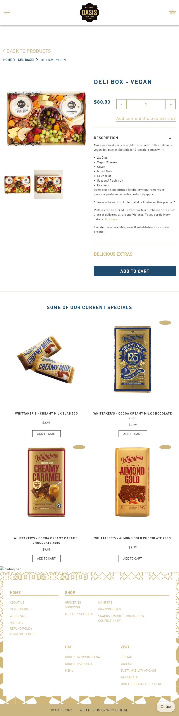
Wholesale (18, 616)
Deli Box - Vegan (53, 59)
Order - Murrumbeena (82, 657)
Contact (127, 657)
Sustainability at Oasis (138, 670)
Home (7, 59)
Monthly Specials (79, 614)
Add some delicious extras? (146, 118)
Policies (16, 623)
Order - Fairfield (78, 663)
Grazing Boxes (109, 609)
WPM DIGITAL (117, 710)
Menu (69, 670)
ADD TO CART (134, 271)
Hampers (105, 602)
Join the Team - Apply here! (141, 684)
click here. (111, 219)
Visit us (126, 663)
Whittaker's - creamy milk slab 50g (46, 413)
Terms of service (23, 634)
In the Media (19, 609)
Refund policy (21, 628)
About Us (17, 602)
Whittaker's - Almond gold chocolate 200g (132, 538)
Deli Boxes (26, 59)
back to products (29, 51)
